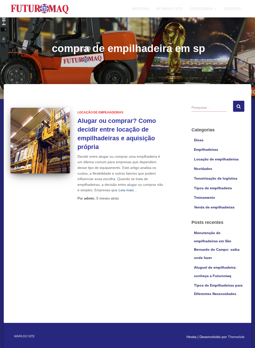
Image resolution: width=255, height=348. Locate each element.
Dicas (198, 140)
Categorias (202, 9)
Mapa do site (24, 336)
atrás (107, 198)
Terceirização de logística (215, 178)
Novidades (203, 169)
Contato (232, 9)
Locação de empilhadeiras (100, 112)
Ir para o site (169, 9)
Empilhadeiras (206, 149)
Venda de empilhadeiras (214, 207)
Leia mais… (128, 190)
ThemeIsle (236, 337)
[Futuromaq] (40, 8)
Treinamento (204, 197)
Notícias (140, 9)
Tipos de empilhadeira (213, 188)
